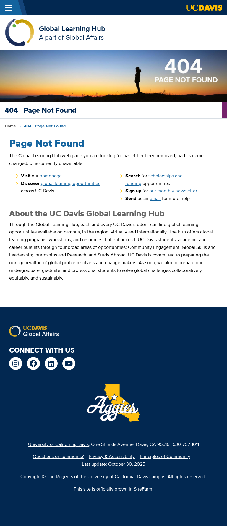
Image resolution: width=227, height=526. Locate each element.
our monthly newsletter (173, 190)
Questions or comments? (58, 456)
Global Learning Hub (72, 28)
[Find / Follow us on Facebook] (33, 363)
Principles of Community (165, 456)
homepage (51, 175)
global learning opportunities (70, 183)
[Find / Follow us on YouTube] (68, 363)
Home (10, 126)
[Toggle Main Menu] (9, 7)
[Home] (19, 32)
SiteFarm (143, 489)
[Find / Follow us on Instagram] (15, 363)
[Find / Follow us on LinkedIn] (51, 363)
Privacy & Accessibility (112, 456)
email (155, 198)
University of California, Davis (58, 444)
